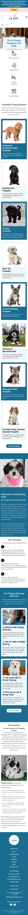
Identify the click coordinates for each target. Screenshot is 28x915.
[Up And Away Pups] (14, 17)
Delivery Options (14, 58)
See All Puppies (14, 446)
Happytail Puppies (17, 911)
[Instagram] (14, 905)
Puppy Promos (14, 70)
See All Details (14, 711)
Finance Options (14, 96)
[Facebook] (11, 905)
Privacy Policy (22, 910)
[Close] (25, 24)
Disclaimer (5, 910)
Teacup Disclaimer (13, 910)
